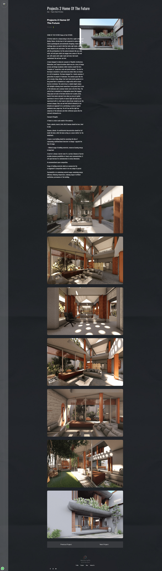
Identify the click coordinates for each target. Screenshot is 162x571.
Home (48, 12)
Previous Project (66, 544)
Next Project (104, 544)
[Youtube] (56, 569)
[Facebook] (50, 569)
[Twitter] (53, 569)
